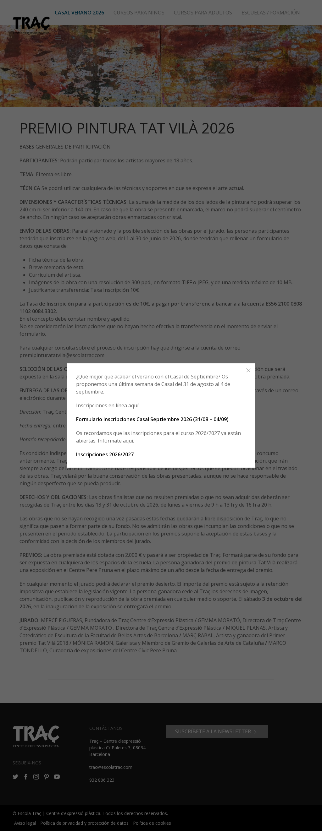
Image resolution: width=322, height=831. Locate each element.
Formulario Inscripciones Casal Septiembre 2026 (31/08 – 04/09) (152, 419)
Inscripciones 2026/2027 (105, 454)
